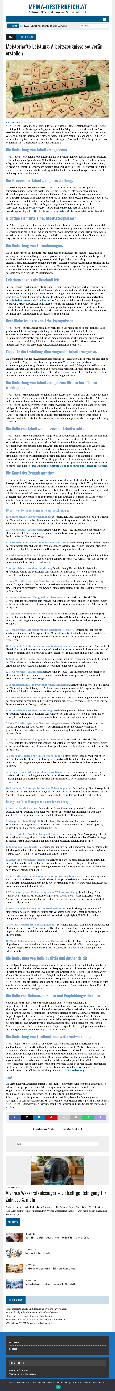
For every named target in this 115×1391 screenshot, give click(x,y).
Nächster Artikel (71, 1128)
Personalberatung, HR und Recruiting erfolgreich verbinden (36, 1308)
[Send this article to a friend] (64, 1117)
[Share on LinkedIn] (39, 1117)
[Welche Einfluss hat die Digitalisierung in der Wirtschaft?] (14, 1286)
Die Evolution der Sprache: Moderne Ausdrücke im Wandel (69, 211)
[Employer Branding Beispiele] (14, 1255)
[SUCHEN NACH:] (94, 25)
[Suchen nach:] (57, 1144)
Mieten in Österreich (19, 1370)
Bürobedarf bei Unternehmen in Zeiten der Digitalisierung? (51, 1268)
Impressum (13, 1348)
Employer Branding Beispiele (37, 1253)
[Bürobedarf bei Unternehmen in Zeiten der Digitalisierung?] (14, 1271)
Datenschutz (14, 1342)
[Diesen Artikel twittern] (27, 1117)
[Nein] (111, 1385)
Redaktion (15, 122)
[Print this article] (76, 1117)
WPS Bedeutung (74, 1070)
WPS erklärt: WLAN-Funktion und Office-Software (32, 1323)
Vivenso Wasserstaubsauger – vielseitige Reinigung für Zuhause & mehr (56, 1196)
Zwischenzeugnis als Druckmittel (31, 300)
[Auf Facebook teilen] (15, 1117)
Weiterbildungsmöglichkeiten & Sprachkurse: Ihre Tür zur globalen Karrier (57, 1237)
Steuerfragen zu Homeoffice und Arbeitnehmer (30, 1316)
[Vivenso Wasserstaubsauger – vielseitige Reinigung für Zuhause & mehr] (57, 1183)
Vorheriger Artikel (45, 1128)
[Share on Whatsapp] (88, 1117)
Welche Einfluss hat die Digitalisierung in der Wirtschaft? (50, 1284)
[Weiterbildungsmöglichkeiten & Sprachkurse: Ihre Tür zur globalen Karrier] (14, 1240)
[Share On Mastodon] (100, 1117)
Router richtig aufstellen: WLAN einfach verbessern (32, 1312)
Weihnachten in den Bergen (22, 1373)
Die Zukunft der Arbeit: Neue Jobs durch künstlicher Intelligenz (69, 465)
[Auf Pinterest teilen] (51, 1117)
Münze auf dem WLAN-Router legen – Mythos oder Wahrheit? (37, 1319)
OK (58, 1387)
